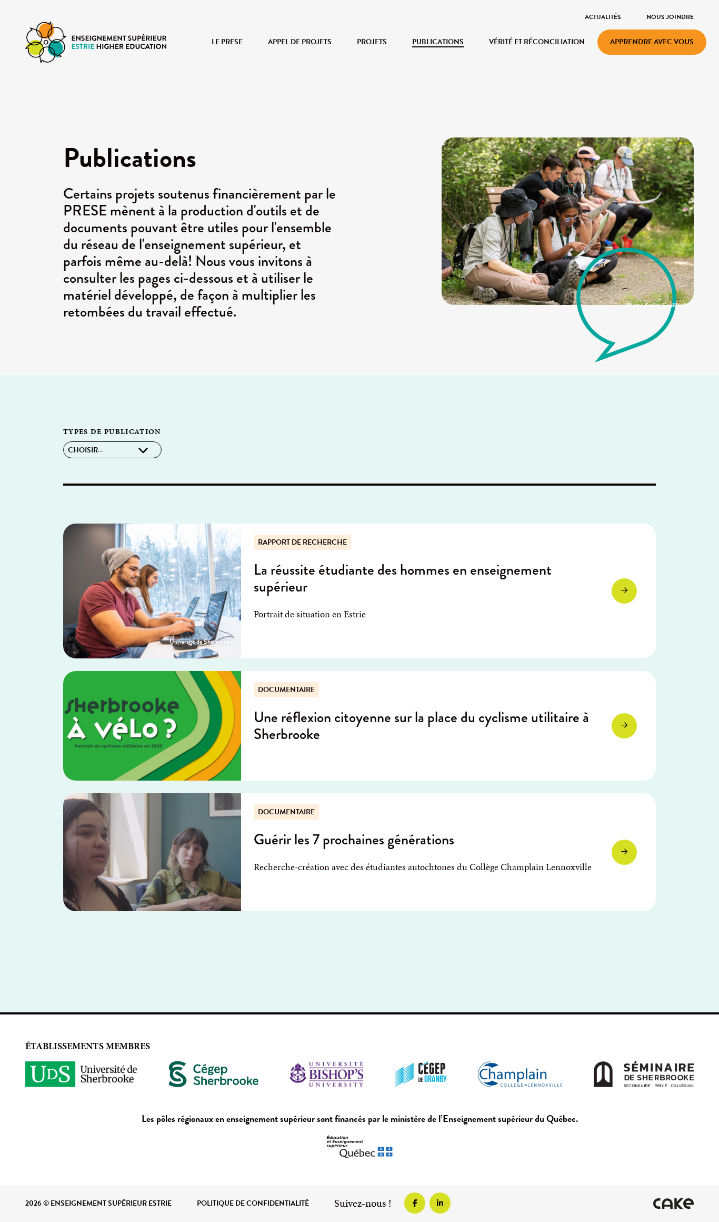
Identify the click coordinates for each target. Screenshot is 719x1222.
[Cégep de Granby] (421, 1074)
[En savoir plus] (152, 591)
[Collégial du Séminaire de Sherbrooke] (644, 1074)
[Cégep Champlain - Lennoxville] (520, 1074)
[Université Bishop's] (326, 1074)
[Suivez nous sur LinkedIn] (440, 1203)
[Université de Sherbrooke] (81, 1074)
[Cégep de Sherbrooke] (214, 1074)
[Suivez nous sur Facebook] (414, 1203)
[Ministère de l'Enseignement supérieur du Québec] (359, 1147)
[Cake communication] (673, 1203)
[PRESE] (96, 41)
